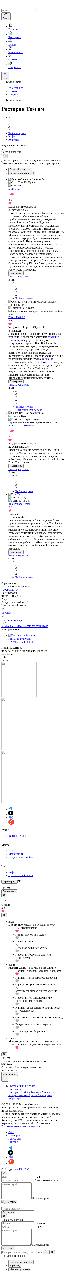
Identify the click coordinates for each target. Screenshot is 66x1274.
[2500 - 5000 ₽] (40, 289)
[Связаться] (19, 881)
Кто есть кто (15, 87)
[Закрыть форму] (4, 915)
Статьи (12, 90)
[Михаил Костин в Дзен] (10, 814)
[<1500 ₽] (36, 124)
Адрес (38, 1226)
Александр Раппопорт (28, 409)
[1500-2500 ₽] (40, 568)
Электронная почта (46, 1180)
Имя (37, 1176)
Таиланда (47, 358)
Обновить (11, 1202)
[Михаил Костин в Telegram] (10, 809)
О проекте (14, 94)
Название (40, 1223)
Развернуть (16, 273)
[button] (19, 10)
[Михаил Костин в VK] (10, 817)
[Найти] (46, 1252)
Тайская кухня (17, 133)
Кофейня (13, 139)
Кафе (11, 136)
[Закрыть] (4, 1054)
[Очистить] (52, 1252)
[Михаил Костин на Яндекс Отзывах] (11, 823)
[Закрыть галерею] (4, 895)
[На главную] (6, 6)
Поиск (38, 1252)
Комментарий (40, 1198)
